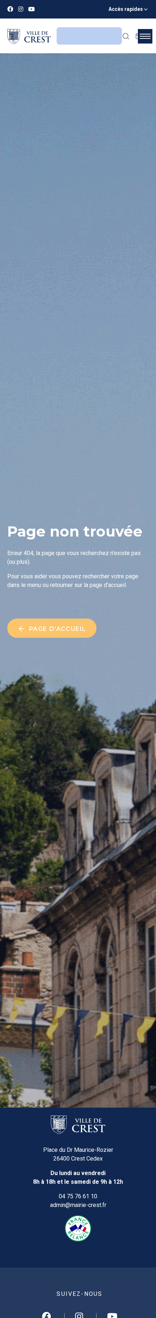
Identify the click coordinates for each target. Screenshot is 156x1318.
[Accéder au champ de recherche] (126, 36)
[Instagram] (20, 9)
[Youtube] (31, 9)
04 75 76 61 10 (78, 1196)
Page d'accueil (56, 628)
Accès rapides (125, 9)
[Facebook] (10, 9)
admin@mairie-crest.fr (78, 1205)
